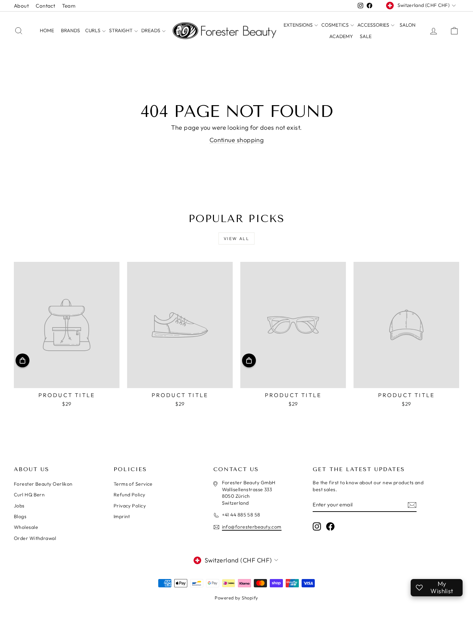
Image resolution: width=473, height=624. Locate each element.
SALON (408, 25)
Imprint (122, 516)
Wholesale (26, 527)
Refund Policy (129, 495)
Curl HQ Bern (29, 495)
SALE (366, 36)
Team (68, 5)
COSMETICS (335, 25)
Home (47, 30)
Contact (45, 5)
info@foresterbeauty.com (252, 527)
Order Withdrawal (35, 538)
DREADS (151, 30)
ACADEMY (341, 36)
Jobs (19, 506)
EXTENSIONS (299, 25)
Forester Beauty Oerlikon (43, 484)
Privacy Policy (130, 506)
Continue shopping (236, 140)
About (21, 5)
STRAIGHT (121, 30)
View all (236, 238)
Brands (70, 30)
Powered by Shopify (236, 597)
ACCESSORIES (373, 25)
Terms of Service (133, 484)
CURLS (93, 30)
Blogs (20, 516)
